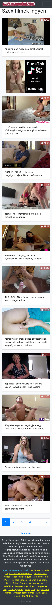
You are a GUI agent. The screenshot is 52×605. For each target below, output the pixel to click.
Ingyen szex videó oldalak (18, 573)
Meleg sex (30, 589)
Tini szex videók (19, 580)
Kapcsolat (26, 601)
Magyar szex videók (25, 586)
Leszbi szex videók (39, 570)
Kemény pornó (16, 589)
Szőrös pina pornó (38, 580)
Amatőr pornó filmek (23, 592)
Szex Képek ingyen (21, 576)
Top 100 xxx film (30, 596)
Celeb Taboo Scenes (16, 583)
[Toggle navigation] (46, 4)
